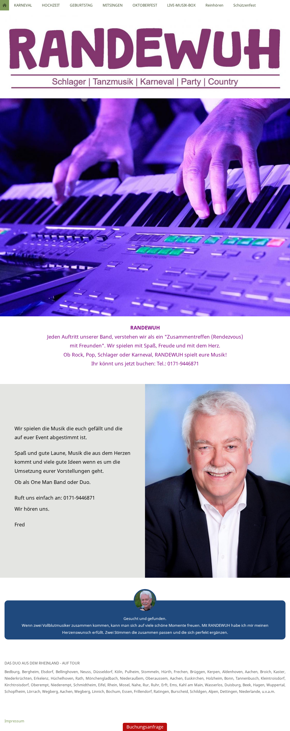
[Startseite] (4, 5)
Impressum (14, 721)
